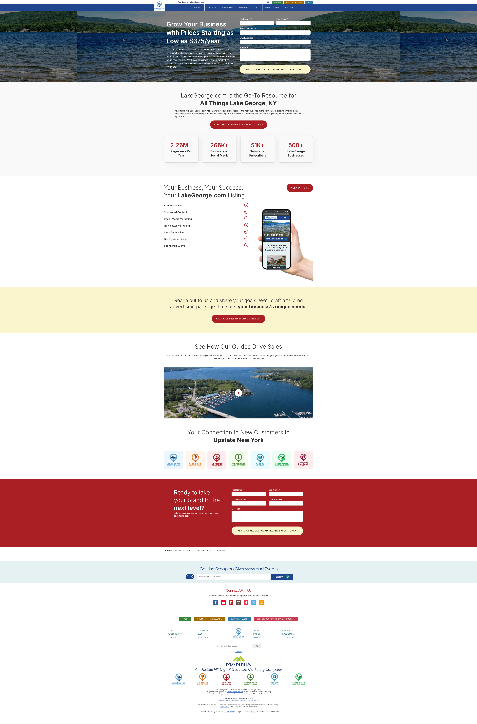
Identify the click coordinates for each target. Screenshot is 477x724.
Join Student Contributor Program (276, 619)
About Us (286, 631)
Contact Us (258, 637)
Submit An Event (239, 619)
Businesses (258, 631)
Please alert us (224, 707)
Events (255, 8)
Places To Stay (175, 634)
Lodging (197, 8)
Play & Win (289, 8)
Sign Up (280, 577)
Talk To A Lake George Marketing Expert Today (274, 69)
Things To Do (211, 8)
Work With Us (299, 188)
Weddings (243, 8)
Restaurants (204, 631)
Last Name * (282, 19)
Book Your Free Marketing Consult (238, 318)
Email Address (246, 38)
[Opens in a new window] (202, 679)
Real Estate (203, 637)
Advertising (288, 637)
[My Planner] (261, 602)
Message (244, 47)
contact (253, 711)
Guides (276, 8)
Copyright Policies (252, 700)
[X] (253, 602)
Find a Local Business (294, 2)
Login (309, 2)
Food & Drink (227, 8)
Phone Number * (248, 28)
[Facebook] (215, 602)
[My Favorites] (268, 2)
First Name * (246, 19)
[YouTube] (223, 602)
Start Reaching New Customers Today (238, 124)
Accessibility (228, 711)
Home (170, 631)
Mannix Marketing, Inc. (235, 692)
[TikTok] (246, 602)
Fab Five (267, 8)
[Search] (257, 646)
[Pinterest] (231, 602)
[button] (206, 205)
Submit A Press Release (209, 619)
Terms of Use (241, 700)
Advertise (277, 2)
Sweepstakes (288, 634)
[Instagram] (238, 602)
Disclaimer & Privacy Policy (227, 700)
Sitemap (238, 652)
